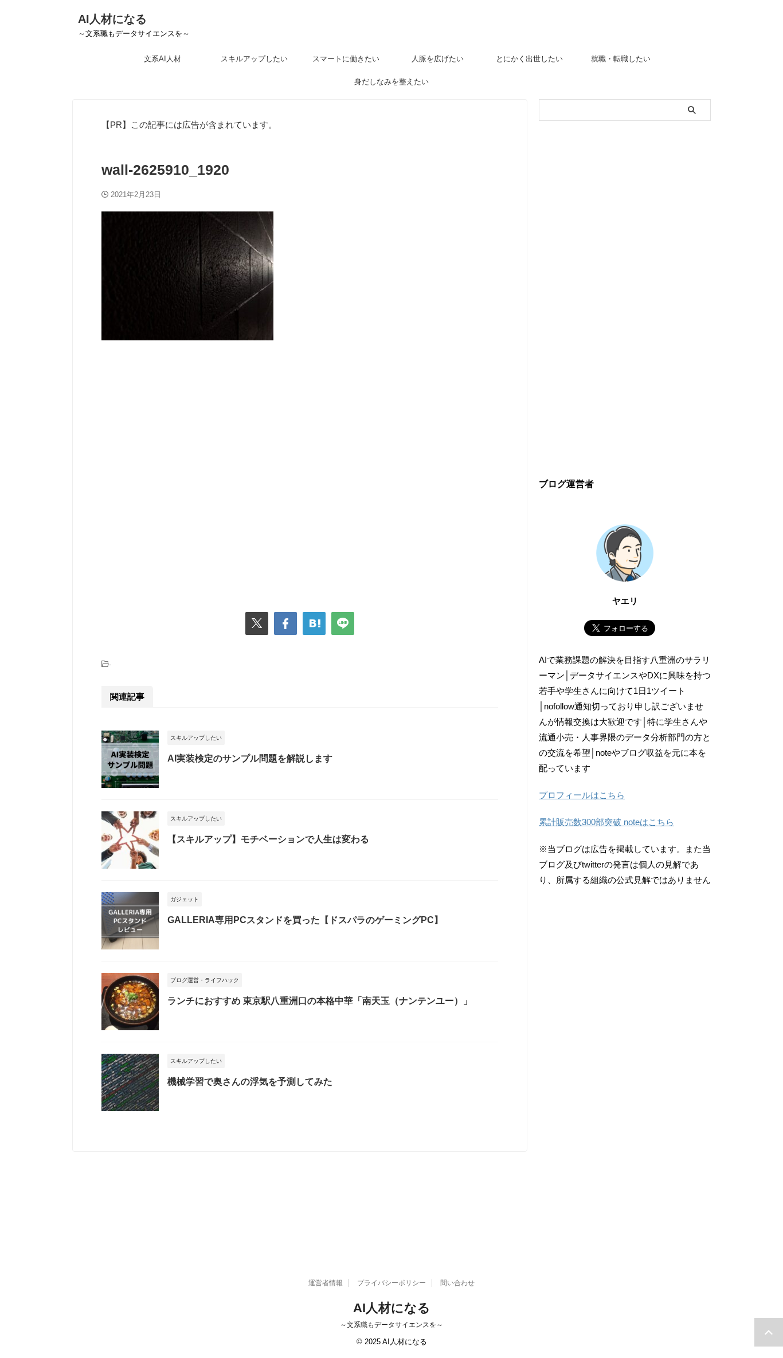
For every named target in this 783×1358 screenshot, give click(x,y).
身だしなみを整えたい (391, 81)
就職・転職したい (621, 58)
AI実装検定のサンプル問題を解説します (249, 758)
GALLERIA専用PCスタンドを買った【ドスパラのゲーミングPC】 (305, 920)
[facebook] (285, 623)
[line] (342, 623)
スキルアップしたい (254, 58)
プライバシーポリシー (391, 1283)
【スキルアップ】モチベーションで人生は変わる (268, 839)
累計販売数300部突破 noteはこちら (606, 822)
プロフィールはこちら (582, 795)
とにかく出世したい (529, 58)
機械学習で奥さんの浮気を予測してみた (249, 1081)
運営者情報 (325, 1283)
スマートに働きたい (345, 58)
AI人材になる (112, 19)
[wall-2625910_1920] (314, 623)
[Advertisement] (299, 471)
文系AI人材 (162, 58)
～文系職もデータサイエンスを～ (391, 1325)
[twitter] (256, 623)
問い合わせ (457, 1283)
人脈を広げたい (438, 58)
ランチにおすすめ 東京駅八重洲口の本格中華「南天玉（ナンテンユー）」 (319, 1001)
